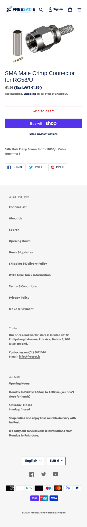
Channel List (18, 207)
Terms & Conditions (23, 286)
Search (14, 230)
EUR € (54, 460)
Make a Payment (21, 309)
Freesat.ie (36, 512)
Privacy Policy (19, 298)
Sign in (59, 9)
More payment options (43, 133)
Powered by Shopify (54, 512)
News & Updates (21, 252)
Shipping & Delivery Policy (28, 264)
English (31, 460)
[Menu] (79, 9)
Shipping (30, 94)
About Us (15, 218)
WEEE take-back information (30, 275)
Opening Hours (20, 241)
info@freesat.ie (29, 356)
